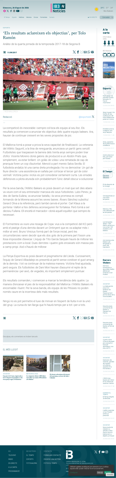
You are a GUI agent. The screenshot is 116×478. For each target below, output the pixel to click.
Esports (14, 17)
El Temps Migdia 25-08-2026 (108, 397)
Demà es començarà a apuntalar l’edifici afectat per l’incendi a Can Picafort (108, 270)
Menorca (28, 17)
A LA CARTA (12, 467)
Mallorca (21, 17)
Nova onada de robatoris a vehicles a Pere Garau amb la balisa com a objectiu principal (108, 431)
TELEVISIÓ (12, 455)
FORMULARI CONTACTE (52, 455)
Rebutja (100, 472)
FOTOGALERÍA (31, 463)
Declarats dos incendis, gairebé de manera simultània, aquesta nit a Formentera (108, 364)
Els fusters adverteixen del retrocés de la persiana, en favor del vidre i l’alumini (60, 376)
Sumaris (51, 17)
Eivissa (36, 17)
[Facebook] (11, 11)
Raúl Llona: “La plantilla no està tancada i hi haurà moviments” (108, 99)
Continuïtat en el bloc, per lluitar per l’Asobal (108, 156)
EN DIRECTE (12, 463)
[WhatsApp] (88, 52)
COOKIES (68, 471)
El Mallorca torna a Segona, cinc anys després (108, 130)
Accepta (108, 472)
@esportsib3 (85, 117)
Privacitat (110, 474)
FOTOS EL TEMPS (50, 463)
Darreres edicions (106, 176)
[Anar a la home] (4, 11)
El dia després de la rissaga (108, 185)
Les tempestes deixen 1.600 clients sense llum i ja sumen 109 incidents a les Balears (109, 226)
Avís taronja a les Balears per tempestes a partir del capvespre (108, 243)
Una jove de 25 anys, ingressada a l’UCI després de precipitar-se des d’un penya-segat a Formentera (13, 377)
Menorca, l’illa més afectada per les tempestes (109, 210)
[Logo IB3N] (58, 8)
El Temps (7, 17)
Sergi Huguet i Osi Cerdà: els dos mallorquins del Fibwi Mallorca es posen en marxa (109, 115)
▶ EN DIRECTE (92, 17)
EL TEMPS (30, 455)
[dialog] (91, 470)
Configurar (74, 472)
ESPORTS (29, 459)
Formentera (43, 17)
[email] (85, 52)
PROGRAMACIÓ (14, 471)
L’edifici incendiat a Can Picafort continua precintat (108, 412)
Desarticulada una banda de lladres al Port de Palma (108, 325)
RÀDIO (10, 459)
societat (106, 284)
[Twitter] (74, 52)
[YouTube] (17, 11)
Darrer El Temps (107, 393)
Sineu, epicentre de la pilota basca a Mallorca (109, 143)
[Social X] (8, 11)
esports (6, 28)
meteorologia (32, 374)
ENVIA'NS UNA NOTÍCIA (52, 459)
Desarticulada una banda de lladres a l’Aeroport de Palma (107, 309)
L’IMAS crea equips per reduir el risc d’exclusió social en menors (108, 380)
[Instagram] (14, 11)
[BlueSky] (21, 11)
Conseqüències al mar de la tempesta (108, 197)
